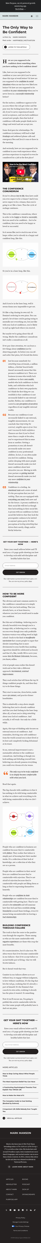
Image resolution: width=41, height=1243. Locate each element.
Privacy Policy (20, 1218)
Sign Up (25, 1189)
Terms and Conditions (20, 1230)
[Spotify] (19, 1210)
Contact (10, 1194)
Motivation (29, 40)
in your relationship (19, 90)
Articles (9, 1179)
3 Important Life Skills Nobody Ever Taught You (20, 1110)
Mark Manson (19, 37)
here (30, 581)
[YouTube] (14, 1210)
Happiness (18, 40)
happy (16, 217)
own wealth (29, 379)
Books (25, 1179)
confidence (21, 349)
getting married (27, 473)
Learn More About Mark (22, 1167)
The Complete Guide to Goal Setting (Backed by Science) (17, 1102)
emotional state (14, 490)
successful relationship (25, 94)
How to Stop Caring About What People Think (19, 1075)
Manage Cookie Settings (20, 1222)
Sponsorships (28, 1194)
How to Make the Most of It (13, 1095)
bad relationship (9, 917)
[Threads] (27, 1210)
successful (33, 217)
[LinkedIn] (31, 1210)
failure (9, 853)
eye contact (11, 695)
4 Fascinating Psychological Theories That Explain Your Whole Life (19, 1088)
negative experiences (11, 942)
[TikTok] (35, 1210)
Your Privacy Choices (22, 1226)
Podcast (26, 1184)
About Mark (11, 1189)
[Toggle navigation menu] (37, 16)
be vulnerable (15, 905)
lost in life (20, 196)
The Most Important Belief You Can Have (19, 1082)
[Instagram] (10, 1210)
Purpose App (11, 1199)
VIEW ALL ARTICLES (14, 1118)
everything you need (16, 499)
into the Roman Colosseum (18, 656)
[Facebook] (23, 1210)
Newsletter (11, 1184)
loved (24, 217)
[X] (6, 1210)
